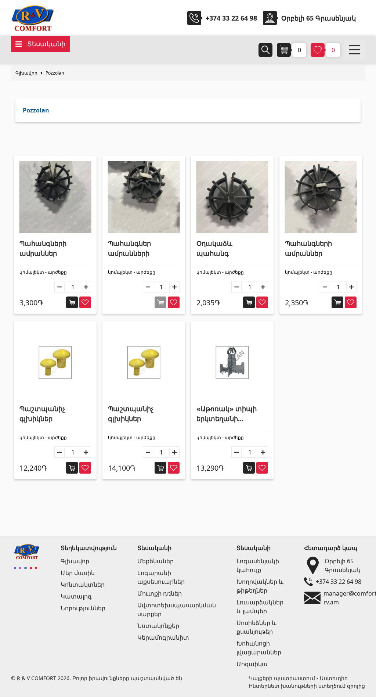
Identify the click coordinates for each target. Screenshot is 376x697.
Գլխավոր (26, 73)
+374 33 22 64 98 (231, 18)
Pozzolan (55, 73)
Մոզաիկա (252, 664)
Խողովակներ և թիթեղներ (259, 586)
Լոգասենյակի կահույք (257, 565)
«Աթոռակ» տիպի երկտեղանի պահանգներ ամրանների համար (230, 414)
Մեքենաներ (155, 561)
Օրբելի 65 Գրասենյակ (343, 565)
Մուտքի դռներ (159, 593)
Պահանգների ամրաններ (42, 248)
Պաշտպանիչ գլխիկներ (42, 413)
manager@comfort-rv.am (342, 597)
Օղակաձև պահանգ (214, 248)
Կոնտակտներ (83, 585)
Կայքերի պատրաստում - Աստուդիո (298, 678)
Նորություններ (83, 608)
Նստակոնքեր (158, 626)
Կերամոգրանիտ (163, 637)
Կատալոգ (76, 596)
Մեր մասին (78, 573)
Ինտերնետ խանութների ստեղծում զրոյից (307, 685)
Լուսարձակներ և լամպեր (259, 606)
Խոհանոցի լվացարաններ (258, 647)
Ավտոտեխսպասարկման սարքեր (176, 609)
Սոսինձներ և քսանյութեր (256, 627)
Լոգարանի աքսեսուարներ (161, 577)
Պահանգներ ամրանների (129, 248)
